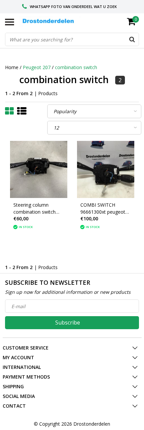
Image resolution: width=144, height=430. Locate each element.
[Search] (132, 39)
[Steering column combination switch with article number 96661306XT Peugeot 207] (38, 169)
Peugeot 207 (37, 67)
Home (11, 67)
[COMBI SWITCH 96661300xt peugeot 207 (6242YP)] (105, 169)
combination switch (76, 67)
